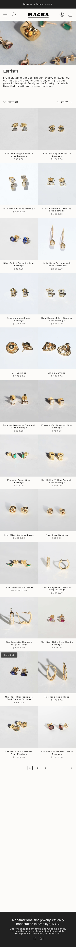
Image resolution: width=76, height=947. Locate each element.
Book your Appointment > (38, 4)
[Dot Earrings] (19, 348)
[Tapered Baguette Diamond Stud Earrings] (19, 401)
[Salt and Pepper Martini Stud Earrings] (19, 129)
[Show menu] (5, 14)
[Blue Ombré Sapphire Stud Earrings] (19, 239)
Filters (12, 102)
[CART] (70, 14)
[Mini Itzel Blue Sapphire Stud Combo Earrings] (19, 672)
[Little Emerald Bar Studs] (19, 563)
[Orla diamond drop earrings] (19, 184)
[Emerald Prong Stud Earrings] (19, 455)
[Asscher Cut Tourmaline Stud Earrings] (19, 727)
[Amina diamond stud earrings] (19, 293)
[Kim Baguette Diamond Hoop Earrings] (19, 617)
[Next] (62, 768)
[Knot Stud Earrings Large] (19, 510)
